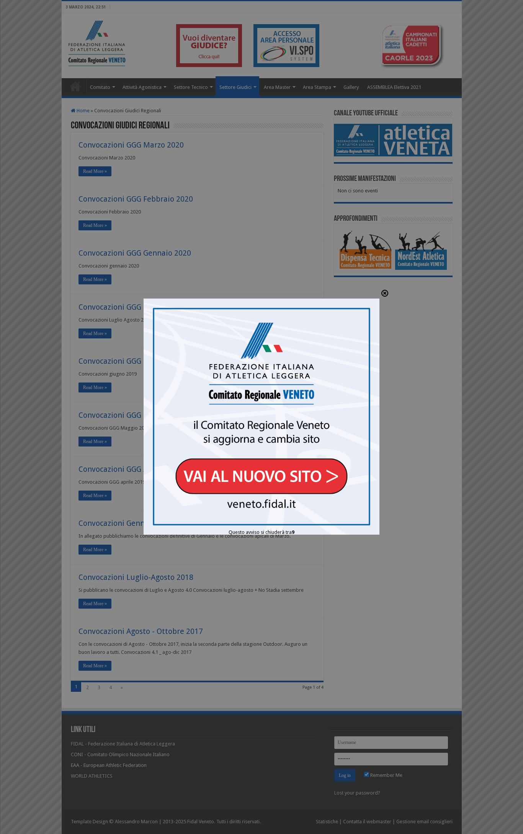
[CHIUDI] (385, 293)
